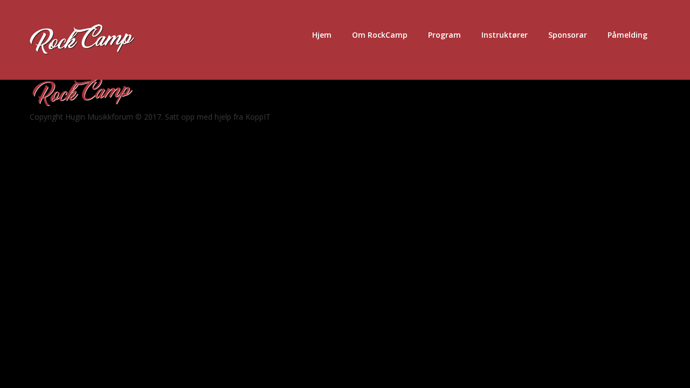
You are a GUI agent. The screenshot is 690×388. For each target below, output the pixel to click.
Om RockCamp (380, 35)
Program (444, 35)
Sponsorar (567, 35)
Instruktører (504, 35)
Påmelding (627, 35)
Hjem (322, 35)
